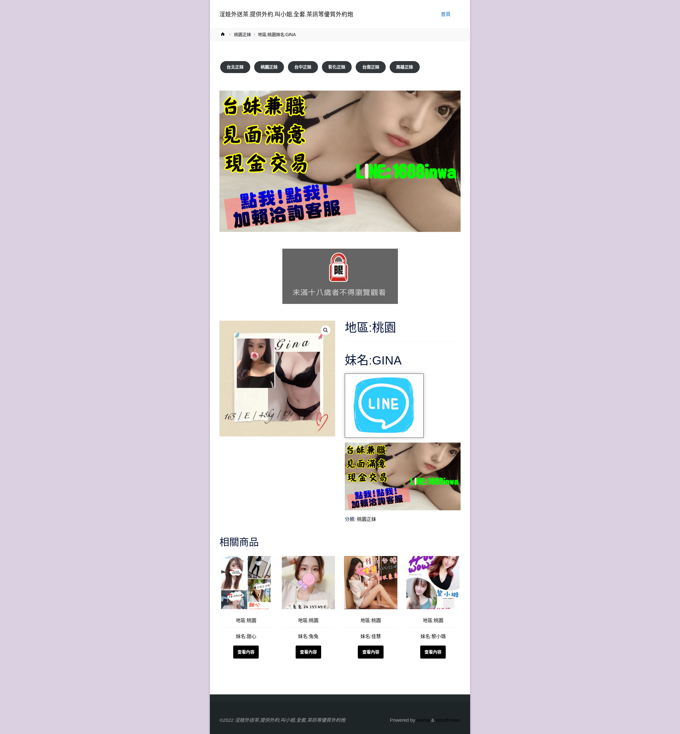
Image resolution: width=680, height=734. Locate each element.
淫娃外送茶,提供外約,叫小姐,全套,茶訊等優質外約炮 (286, 14)
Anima (422, 720)
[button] (325, 330)
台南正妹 (370, 67)
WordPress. (448, 720)
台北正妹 (235, 67)
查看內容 (245, 652)
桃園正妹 (242, 34)
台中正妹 (302, 67)
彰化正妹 (336, 67)
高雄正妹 (404, 67)
